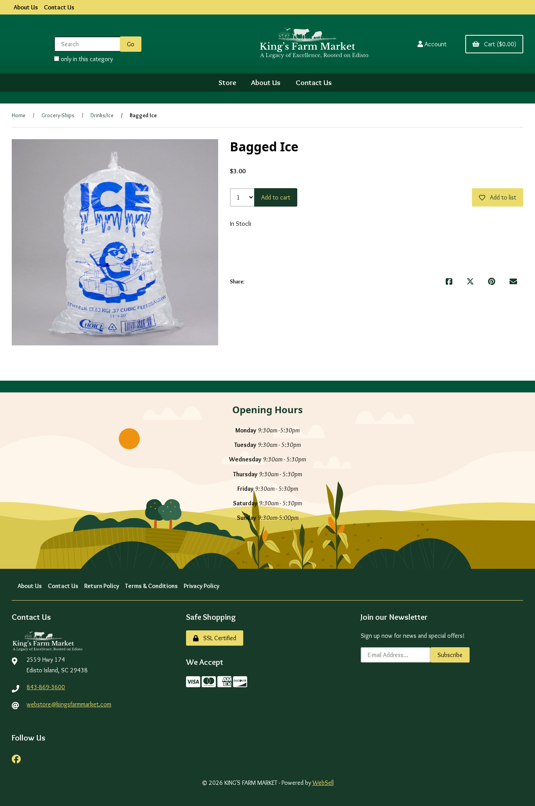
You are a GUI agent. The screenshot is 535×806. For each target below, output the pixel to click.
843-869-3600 (46, 687)
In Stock (240, 223)
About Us (26, 7)
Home (18, 115)
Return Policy (101, 586)
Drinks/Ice (102, 115)
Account (435, 44)
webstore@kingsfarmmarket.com (69, 704)
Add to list (501, 197)
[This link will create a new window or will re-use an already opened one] (449, 281)
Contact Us (59, 7)
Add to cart (275, 197)
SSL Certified (218, 638)
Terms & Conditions (151, 586)
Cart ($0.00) (498, 44)
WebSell (323, 782)
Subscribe (450, 655)
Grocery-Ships (58, 115)
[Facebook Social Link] (16, 758)
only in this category (86, 59)
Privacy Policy (201, 586)
